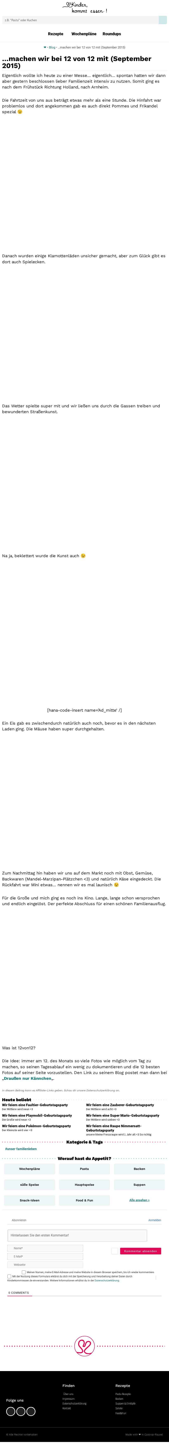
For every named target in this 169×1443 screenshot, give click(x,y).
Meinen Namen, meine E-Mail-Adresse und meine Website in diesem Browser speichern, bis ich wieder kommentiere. (90, 1272)
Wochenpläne (84, 33)
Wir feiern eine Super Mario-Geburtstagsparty (122, 1115)
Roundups (112, 33)
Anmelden (154, 1220)
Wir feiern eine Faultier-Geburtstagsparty (35, 1105)
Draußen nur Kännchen (27, 1078)
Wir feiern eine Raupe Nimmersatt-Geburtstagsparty (114, 1128)
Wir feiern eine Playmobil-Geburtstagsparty (37, 1115)
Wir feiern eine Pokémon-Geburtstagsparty (36, 1126)
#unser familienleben (21, 1149)
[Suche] (163, 20)
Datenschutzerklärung (107, 1280)
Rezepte (55, 33)
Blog (52, 47)
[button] (12, 8)
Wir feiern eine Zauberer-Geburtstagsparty (120, 1105)
